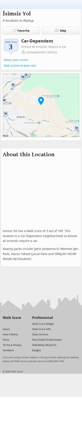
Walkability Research (44, 345)
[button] (41, 100)
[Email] (18, 323)
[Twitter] (5, 323)
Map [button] (63, 31)
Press (6, 339)
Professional (42, 318)
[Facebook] (11, 323)
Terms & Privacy (12, 345)
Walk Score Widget (43, 323)
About (6, 329)
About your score (16, 60)
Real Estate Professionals (47, 339)
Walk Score (12, 318)
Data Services (40, 334)
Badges (36, 350)
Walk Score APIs (41, 329)
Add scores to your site (20, 65)
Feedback (8, 350)
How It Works (10, 334)
